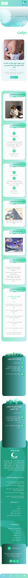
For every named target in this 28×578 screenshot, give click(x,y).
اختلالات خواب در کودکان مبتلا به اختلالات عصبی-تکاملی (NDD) (13, 276)
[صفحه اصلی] (26, 16)
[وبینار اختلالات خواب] (14, 245)
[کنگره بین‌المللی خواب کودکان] (14, 214)
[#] (17, 561)
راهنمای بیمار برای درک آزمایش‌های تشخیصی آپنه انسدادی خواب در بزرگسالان (13, 268)
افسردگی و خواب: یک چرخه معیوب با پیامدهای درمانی (13, 273)
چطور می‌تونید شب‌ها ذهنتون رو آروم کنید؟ (13, 280)
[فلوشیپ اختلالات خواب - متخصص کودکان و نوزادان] (24, 3)
